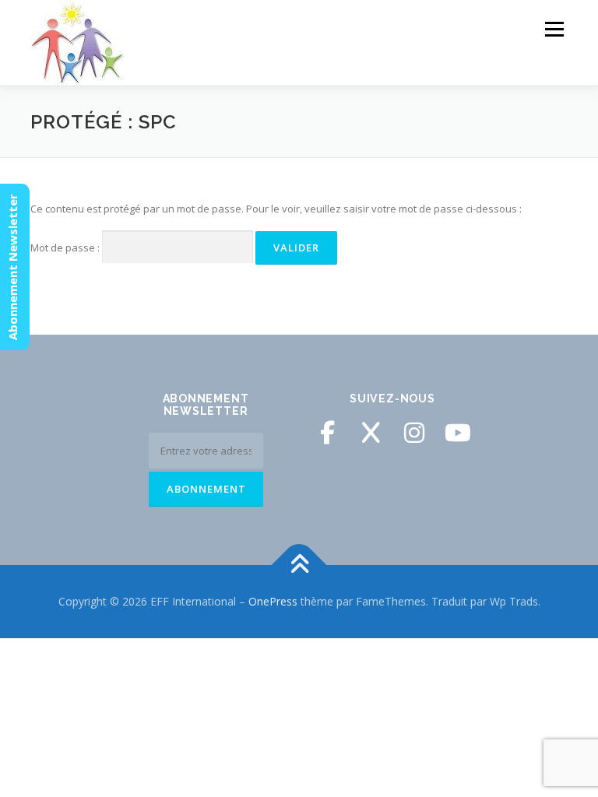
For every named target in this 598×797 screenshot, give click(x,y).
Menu (554, 29)
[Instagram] (414, 432)
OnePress (272, 601)
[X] (370, 432)
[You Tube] (458, 432)
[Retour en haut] (299, 565)
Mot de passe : (66, 248)
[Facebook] (327, 432)
